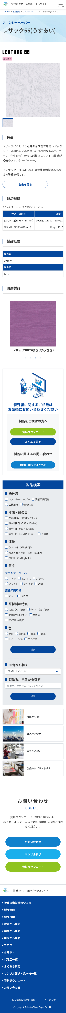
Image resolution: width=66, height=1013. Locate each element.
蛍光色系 (32, 639)
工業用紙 (13, 504)
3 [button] (35, 358)
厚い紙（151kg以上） (20, 558)
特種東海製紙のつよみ (17, 903)
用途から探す (12, 938)
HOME (7, 11)
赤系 (11, 633)
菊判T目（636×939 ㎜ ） (22, 534)
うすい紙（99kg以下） (21, 547)
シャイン (28, 583)
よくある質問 (33, 442)
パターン (41, 578)
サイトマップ (48, 1000)
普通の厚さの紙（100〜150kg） (26, 552)
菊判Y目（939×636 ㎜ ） (22, 528)
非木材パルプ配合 (39, 609)
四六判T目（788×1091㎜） (24, 523)
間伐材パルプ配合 (18, 615)
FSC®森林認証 (16, 620)
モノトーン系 (16, 639)
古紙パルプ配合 (17, 609)
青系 (43, 633)
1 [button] (25, 358)
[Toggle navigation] (60, 4)
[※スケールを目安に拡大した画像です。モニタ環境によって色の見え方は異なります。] (33, 90)
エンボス (26, 578)
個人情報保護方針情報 (23, 1000)
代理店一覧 (11, 959)
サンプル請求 (33, 854)
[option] (33, 90)
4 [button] (40, 358)
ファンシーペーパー (30, 11)
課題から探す (12, 924)
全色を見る (25, 184)
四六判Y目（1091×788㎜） (23, 518)
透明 (40, 583)
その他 (44, 534)
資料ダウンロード (33, 432)
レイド (12, 578)
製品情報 (16, 11)
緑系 (33, 633)
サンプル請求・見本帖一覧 (20, 973)
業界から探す (12, 931)
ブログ (8, 945)
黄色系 (22, 633)
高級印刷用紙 (42, 499)
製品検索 (9, 917)
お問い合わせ (33, 842)
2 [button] (30, 358)
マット (12, 596)
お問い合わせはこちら (33, 465)
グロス (24, 596)
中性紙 (36, 615)
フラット (13, 583)
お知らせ (9, 952)
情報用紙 (28, 504)
